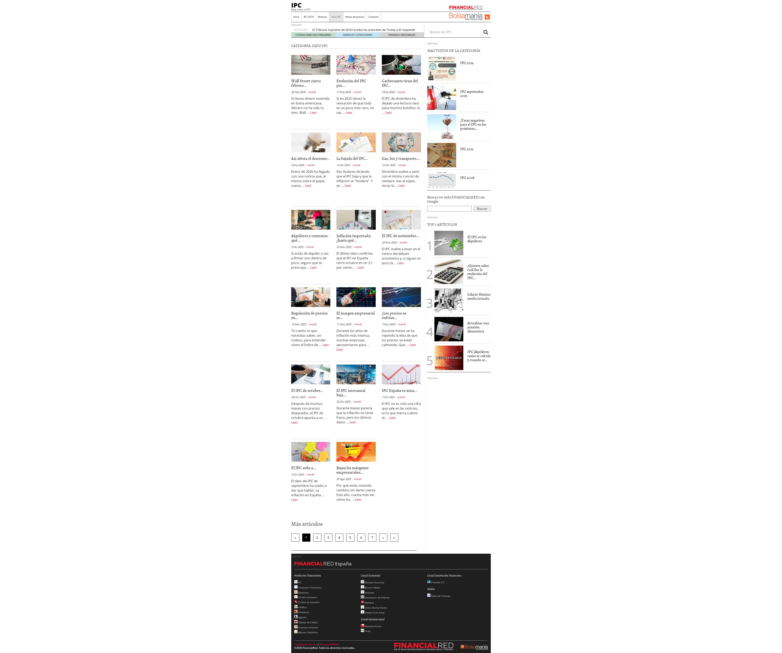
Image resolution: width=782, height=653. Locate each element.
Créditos (302, 607)
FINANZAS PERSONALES (402, 35)
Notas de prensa (354, 17)
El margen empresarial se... (355, 315)
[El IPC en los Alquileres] (448, 243)
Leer (313, 112)
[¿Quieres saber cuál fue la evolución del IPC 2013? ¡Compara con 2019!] (448, 272)
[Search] (485, 31)
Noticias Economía (374, 582)
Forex (367, 631)
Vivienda (369, 592)
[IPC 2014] (441, 69)
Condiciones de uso (305, 644)
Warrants (369, 602)
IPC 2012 (467, 149)
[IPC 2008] (441, 180)
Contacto (373, 17)
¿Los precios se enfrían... (394, 315)
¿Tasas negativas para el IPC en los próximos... (473, 124)
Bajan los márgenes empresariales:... (352, 470)
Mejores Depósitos (308, 632)
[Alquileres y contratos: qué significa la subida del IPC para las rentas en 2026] (310, 219)
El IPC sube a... (303, 468)
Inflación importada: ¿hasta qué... (353, 237)
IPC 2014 (309, 17)
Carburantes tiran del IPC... (400, 83)
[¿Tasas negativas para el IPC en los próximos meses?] (441, 126)
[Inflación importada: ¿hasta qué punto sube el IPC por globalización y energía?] (356, 219)
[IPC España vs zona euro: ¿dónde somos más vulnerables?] (401, 374)
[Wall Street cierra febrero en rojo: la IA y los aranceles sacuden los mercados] (310, 64)
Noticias (322, 17)
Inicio (296, 17)
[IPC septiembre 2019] (441, 97)
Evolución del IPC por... (351, 83)
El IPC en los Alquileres (476, 239)
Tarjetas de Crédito (308, 622)
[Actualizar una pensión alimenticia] (448, 329)
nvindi (312, 92)
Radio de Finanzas (440, 595)
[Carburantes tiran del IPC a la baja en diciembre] (401, 64)
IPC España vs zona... (399, 390)
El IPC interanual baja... (350, 392)
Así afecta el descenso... (310, 158)
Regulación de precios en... (309, 315)
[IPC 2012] (441, 155)
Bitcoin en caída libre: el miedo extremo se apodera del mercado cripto (361, 30)
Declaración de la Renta (376, 597)
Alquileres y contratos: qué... (309, 237)
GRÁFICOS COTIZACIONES (357, 35)
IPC (296, 5)
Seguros (302, 617)
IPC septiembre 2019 (472, 93)
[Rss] (487, 17)
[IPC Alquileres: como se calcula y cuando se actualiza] (448, 357)
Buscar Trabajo (372, 587)
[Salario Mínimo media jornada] (448, 300)
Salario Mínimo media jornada (479, 296)
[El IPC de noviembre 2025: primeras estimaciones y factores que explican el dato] (401, 219)
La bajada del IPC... (352, 158)
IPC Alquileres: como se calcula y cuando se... (479, 356)
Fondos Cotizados (307, 597)
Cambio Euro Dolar (374, 612)
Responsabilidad (329, 644)
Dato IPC (336, 17)
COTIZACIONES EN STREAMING (313, 35)
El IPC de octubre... (307, 390)
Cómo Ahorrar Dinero (375, 607)
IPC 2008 (467, 177)
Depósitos (303, 592)
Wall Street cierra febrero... (306, 83)
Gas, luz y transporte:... (401, 158)
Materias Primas (372, 626)
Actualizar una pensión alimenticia (478, 327)
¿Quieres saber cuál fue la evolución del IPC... (478, 271)
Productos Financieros (310, 587)
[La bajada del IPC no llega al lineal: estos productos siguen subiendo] (356, 142)
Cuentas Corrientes (308, 627)
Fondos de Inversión (309, 602)
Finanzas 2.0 (437, 582)
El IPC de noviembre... (400, 235)
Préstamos (303, 612)
